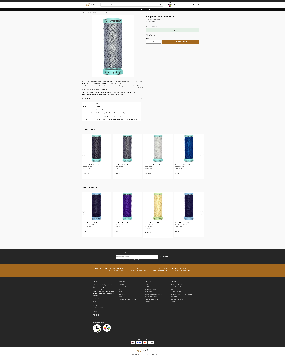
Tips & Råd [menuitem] (196, 1)
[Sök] (160, 5)
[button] (187, 5)
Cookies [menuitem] (173, 302)
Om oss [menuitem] (184, 1)
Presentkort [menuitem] (174, 296)
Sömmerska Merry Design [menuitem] (175, 1)
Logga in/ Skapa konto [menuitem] (176, 284)
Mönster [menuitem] (161, 9)
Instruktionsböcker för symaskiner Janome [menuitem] (181, 294)
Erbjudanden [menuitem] (180, 9)
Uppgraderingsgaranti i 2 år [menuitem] (151, 299)
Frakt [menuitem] (172, 289)
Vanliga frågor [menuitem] (148, 292)
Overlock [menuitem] (114, 9)
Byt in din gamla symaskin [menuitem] (151, 296)
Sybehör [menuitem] (121, 292)
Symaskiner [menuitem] (104, 9)
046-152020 (89, 1)
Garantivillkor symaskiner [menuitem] (177, 292)
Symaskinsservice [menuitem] (164, 1)
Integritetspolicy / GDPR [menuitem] (177, 299)
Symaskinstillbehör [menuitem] (123, 287)
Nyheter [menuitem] (170, 9)
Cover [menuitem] (122, 9)
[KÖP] (180, 42)
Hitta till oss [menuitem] (148, 287)
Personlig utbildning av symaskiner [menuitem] (153, 294)
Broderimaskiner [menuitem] (132, 9)
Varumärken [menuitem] (156, 1)
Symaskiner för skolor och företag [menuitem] (127, 299)
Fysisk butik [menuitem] (190, 1)
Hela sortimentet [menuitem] (149, 1)
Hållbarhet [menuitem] (147, 302)
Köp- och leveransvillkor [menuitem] (177, 287)
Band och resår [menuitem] (122, 294)
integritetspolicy (137, 259)
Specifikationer (86, 99)
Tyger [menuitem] (142, 9)
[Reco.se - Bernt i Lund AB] (170, 5)
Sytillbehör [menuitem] (151, 9)
